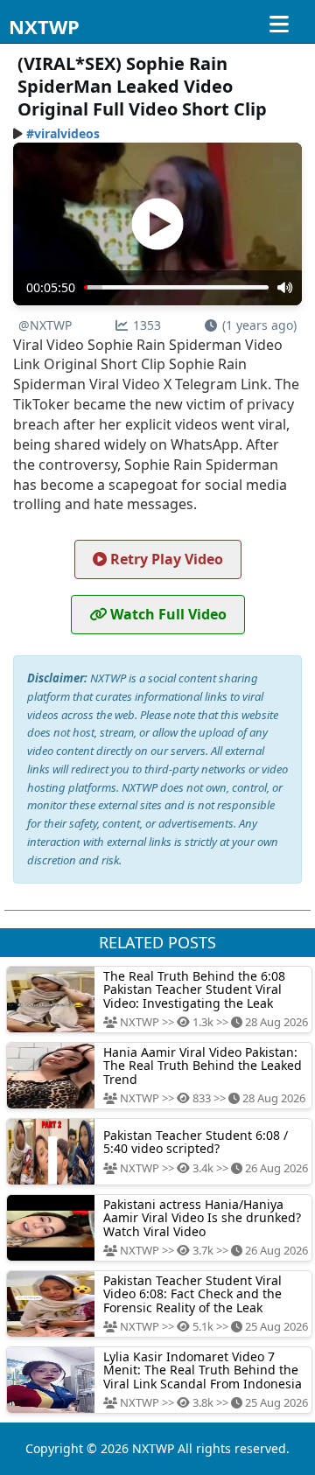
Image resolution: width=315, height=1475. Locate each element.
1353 (147, 325)
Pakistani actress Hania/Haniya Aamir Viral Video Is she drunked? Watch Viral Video (202, 1218)
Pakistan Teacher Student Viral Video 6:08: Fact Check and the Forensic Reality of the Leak (192, 1294)
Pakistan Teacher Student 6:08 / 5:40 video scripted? (195, 1142)
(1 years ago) (259, 325)
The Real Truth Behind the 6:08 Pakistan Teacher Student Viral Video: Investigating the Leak (194, 989)
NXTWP (44, 26)
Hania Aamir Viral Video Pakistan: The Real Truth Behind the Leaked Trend (202, 1065)
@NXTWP (45, 325)
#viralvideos (63, 133)
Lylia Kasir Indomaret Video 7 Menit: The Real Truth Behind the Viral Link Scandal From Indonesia (202, 1370)
